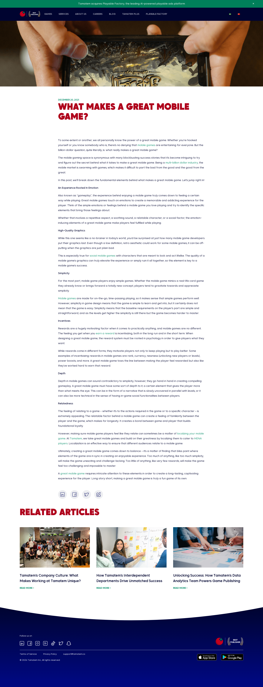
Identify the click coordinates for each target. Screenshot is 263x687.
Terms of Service (28, 654)
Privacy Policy (50, 654)
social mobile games (102, 256)
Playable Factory (156, 14)
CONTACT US (74, 14)
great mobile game (72, 473)
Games (48, 14)
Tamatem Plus (130, 14)
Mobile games (67, 298)
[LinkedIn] (62, 494)
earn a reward (105, 333)
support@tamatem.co (74, 654)
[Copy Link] (98, 494)
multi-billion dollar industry (181, 163)
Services (64, 14)
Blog (112, 14)
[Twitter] (86, 494)
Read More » (27, 588)
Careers (97, 14)
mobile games (146, 145)
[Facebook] (74, 494)
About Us (80, 14)
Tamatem (76, 438)
